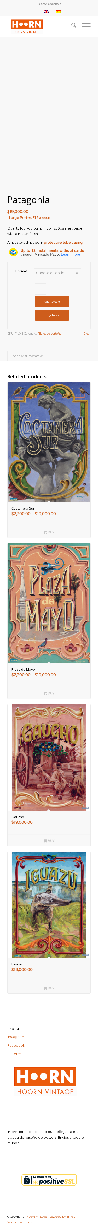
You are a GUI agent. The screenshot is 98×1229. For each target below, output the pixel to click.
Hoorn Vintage (36, 1217)
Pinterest (15, 1054)
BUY (50, 532)
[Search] (71, 26)
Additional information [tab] (28, 356)
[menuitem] (50, 4)
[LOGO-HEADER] (40, 26)
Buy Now (52, 315)
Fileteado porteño (49, 333)
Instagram (15, 1037)
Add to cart (52, 301)
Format (21, 271)
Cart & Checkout (50, 4)
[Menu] (83, 26)
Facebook (16, 1045)
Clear (87, 333)
